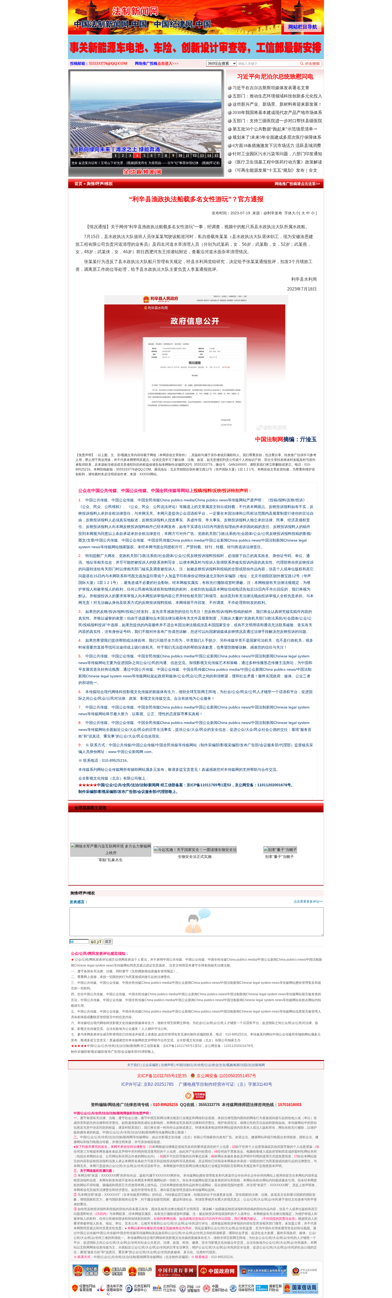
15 (216, 156)
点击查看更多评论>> (308, 901)
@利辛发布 (272, 213)
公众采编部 (150, 1065)
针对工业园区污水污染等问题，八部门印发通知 (277, 153)
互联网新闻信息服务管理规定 (152, 971)
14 (209, 156)
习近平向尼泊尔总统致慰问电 (275, 76)
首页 (78, 183)
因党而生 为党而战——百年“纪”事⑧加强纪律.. (130, 163)
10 (180, 156)
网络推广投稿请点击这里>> (297, 184)
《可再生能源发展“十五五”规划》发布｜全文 (275, 170)
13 (202, 156)
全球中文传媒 (112, 15)
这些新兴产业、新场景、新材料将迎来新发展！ (277, 104)
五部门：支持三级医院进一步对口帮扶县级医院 (277, 120)
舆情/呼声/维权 (100, 183)
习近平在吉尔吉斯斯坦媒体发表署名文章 (271, 87)
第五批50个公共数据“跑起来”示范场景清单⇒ (275, 129)
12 (195, 156)
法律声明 (167, 1065)
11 (187, 156)
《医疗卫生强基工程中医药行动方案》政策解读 (277, 162)
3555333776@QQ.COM (108, 63)
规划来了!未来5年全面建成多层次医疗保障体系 (277, 137)
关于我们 (133, 1065)
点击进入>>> (168, 63)
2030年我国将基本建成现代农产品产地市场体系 (277, 112)
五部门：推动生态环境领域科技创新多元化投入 (277, 96)
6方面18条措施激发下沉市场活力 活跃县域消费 (277, 145)
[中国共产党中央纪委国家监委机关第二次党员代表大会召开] (196, 53)
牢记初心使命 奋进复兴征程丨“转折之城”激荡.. (205, 163)
